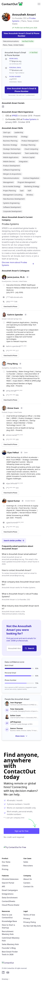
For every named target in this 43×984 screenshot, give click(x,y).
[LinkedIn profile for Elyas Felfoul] (21, 452)
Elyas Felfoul (13, 452)
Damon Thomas (16, 728)
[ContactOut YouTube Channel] (7, 972)
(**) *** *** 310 (12, 527)
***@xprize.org (15, 61)
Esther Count (15, 715)
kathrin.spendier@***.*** (16, 346)
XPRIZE (15, 115)
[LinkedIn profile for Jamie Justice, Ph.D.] (27, 277)
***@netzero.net (15, 70)
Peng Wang (12, 363)
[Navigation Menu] (39, 4)
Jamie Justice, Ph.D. (16, 277)
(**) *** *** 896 (12, 395)
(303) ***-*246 (11, 301)
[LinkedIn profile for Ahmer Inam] (21, 408)
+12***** (13, 79)
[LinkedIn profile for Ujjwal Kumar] (22, 501)
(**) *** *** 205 (12, 439)
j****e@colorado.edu (14, 297)
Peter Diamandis (16, 709)
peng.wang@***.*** (14, 391)
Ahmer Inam (13, 408)
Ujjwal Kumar (13, 501)
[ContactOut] (13, 3)
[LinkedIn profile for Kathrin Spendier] (25, 314)
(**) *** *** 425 (12, 488)
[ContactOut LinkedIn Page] (3, 972)
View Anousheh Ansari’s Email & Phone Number (21, 90)
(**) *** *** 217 (12, 351)
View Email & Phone (10, 307)
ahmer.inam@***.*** (14, 435)
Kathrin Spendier (15, 314)
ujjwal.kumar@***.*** (15, 522)
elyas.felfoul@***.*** (14, 483)
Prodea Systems (30, 119)
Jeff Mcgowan (15, 722)
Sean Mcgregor (16, 703)
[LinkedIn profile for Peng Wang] (20, 363)
